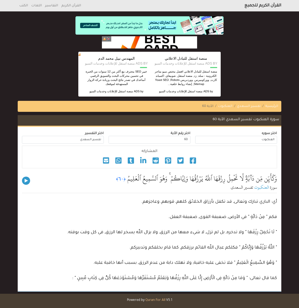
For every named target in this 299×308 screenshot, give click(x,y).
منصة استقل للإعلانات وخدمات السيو (181, 91)
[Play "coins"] (26, 181)
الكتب (23, 6)
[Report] (104, 39)
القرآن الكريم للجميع (262, 5)
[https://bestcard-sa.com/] (149, 42)
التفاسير (51, 6)
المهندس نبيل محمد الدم (116, 58)
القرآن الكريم (71, 6)
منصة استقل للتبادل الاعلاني (186, 58)
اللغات (36, 6)
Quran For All (155, 300)
